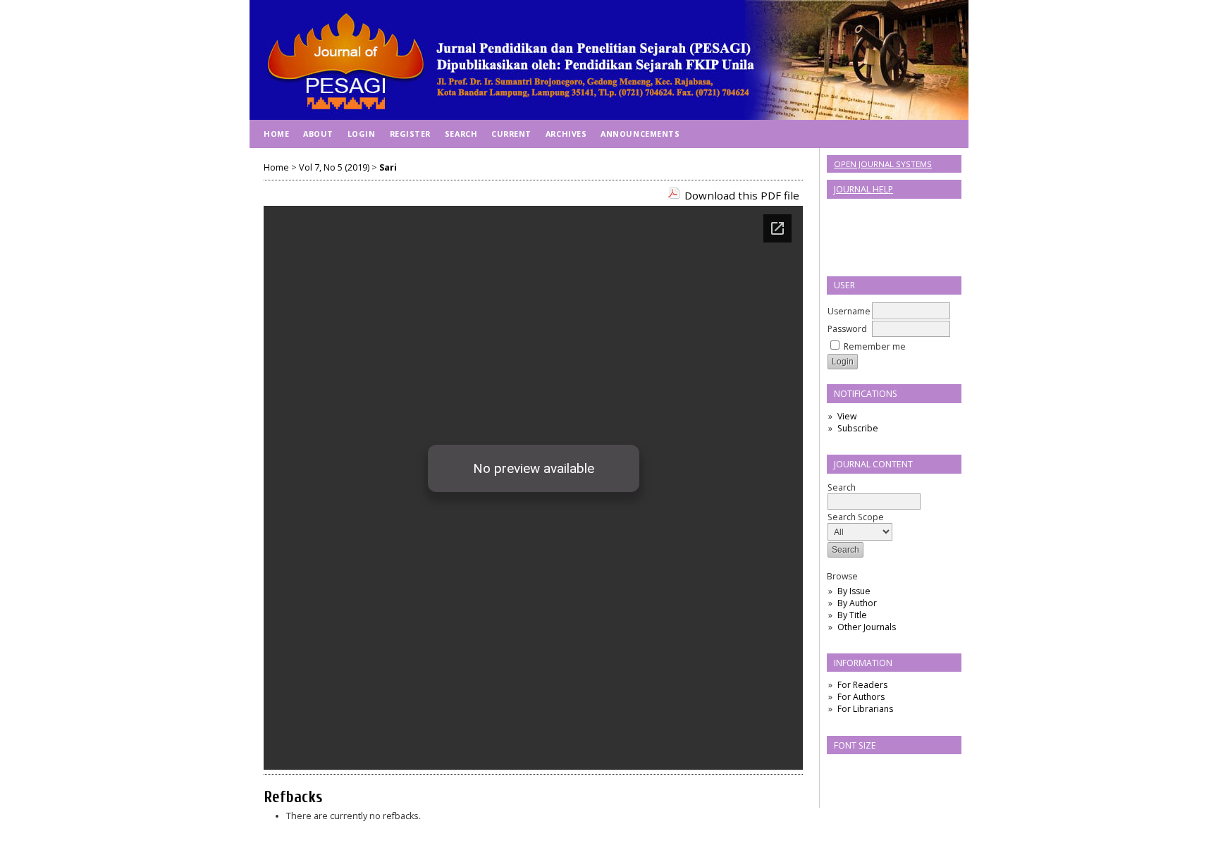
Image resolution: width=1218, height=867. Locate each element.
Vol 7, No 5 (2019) (334, 167)
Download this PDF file (741, 195)
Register (410, 133)
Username (849, 311)
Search (842, 487)
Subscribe (857, 428)
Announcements (640, 133)
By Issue (854, 591)
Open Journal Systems (883, 164)
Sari (388, 167)
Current (511, 133)
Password (847, 329)
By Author (857, 603)
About (318, 133)
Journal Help (863, 189)
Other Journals (866, 627)
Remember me (875, 346)
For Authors (861, 697)
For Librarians (865, 709)
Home (276, 133)
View (846, 416)
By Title (852, 615)
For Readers (862, 685)
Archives (566, 133)
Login (361, 133)
